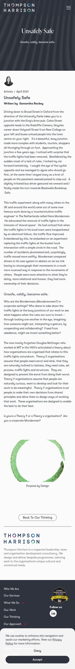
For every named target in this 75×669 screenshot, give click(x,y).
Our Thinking (12, 616)
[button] (67, 8)
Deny (37, 650)
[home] (19, 7)
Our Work (10, 610)
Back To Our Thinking (37, 517)
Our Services (12, 595)
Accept (37, 659)
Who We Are (11, 589)
